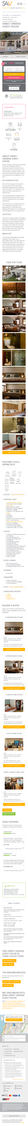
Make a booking (14, 1019)
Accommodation (15, 15)
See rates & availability (14, 649)
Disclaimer (16, 1049)
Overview (5, 56)
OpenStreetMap (25, 1033)
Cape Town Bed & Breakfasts (11, 1005)
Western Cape (5, 17)
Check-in (9, 68)
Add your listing (14, 1116)
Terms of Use (8, 1053)
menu (21, 4)
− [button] (2, 1019)
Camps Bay (20, 228)
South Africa (5, 15)
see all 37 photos (14, 452)
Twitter (8, 1088)
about (6, 981)
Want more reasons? (18, 1079)
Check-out (18, 68)
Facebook (8, 1086)
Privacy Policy (8, 1051)
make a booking (9, 814)
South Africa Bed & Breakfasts (15, 1001)
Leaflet (19, 1033)
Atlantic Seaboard (7, 19)
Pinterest (19, 1088)
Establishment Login (10, 1055)
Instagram (19, 1086)
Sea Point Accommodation (9, 21)
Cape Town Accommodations (10, 12)
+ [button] (2, 1017)
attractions (15, 981)
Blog (7, 1091)
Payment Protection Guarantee (16, 95)
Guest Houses (8, 964)
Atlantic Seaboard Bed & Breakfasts (14, 1005)
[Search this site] (18, 4)
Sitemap (22, 1122)
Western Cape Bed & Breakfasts (12, 1003)
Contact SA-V (8, 1049)
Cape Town (14, 17)
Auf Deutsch (14, 88)
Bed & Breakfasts (9, 960)
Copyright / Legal (18, 1051)
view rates (7, 810)
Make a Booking (21, 56)
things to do (8, 985)
